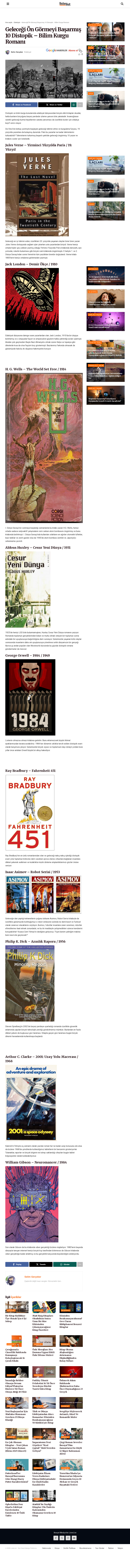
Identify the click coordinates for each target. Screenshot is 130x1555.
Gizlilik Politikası (69, 1548)
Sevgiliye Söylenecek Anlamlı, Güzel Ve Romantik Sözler (71, 1414)
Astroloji (11, 1468)
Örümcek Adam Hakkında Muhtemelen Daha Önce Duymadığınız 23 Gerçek (71, 1386)
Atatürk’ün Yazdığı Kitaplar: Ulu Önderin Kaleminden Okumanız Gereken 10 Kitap (44, 1510)
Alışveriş (38, 1310)
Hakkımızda (46, 1548)
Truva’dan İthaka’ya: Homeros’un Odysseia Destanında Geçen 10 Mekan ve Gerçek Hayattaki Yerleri (71, 1479)
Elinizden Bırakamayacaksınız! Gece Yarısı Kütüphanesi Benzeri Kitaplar (71, 1321)
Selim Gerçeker (17, 52)
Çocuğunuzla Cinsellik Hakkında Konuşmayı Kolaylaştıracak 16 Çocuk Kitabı (15, 1355)
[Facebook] (55, 1538)
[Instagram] (68, 1538)
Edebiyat (17, 22)
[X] (62, 1538)
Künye (57, 1548)
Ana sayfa (8, 22)
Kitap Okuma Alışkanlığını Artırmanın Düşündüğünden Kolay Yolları (68, 1355)
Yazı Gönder (99, 1548)
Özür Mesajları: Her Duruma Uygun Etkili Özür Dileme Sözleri (43, 1352)
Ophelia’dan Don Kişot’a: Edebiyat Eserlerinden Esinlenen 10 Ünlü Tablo (15, 1510)
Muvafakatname (85, 1548)
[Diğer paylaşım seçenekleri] (80, 104)
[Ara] (122, 3)
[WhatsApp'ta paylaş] (74, 104)
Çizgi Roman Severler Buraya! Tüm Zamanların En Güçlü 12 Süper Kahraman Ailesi (71, 1448)
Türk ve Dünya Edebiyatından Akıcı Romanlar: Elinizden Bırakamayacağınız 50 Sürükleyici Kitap (43, 1417)
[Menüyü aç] (7, 3)
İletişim (120, 1548)
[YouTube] (74, 1538)
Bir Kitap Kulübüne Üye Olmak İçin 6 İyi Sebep (15, 1318)
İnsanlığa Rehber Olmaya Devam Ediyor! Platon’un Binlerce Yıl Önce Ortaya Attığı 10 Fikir (16, 1386)
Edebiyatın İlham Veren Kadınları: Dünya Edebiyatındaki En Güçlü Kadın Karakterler (43, 1479)
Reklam (111, 1548)
